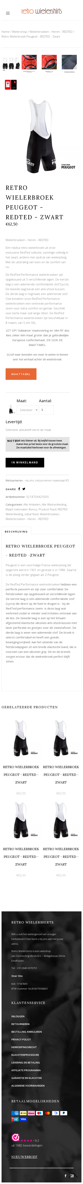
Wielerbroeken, (50, 514)
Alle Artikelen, (32, 504)
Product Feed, (48, 509)
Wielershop (19, 31)
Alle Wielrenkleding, (54, 504)
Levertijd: (14, 421)
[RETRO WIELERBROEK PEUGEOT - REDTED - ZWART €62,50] (22, 721)
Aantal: (45, 400)
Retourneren (20, 1024)
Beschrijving (16, 531)
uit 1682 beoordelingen (26, 1145)
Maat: (22, 400)
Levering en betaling (25, 1062)
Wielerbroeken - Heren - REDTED (51, 31)
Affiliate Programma (26, 1070)
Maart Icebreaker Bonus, (22, 509)
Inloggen (18, 1016)
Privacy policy (21, 1039)
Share (11, 489)
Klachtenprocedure (25, 1055)
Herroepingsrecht (24, 1047)
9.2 (37, 1140)
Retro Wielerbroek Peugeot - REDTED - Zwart (31, 36)
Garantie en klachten (26, 1078)
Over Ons (17, 976)
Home (5, 31)
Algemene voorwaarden (28, 1085)
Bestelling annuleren (26, 1031)
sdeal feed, (31, 514)
